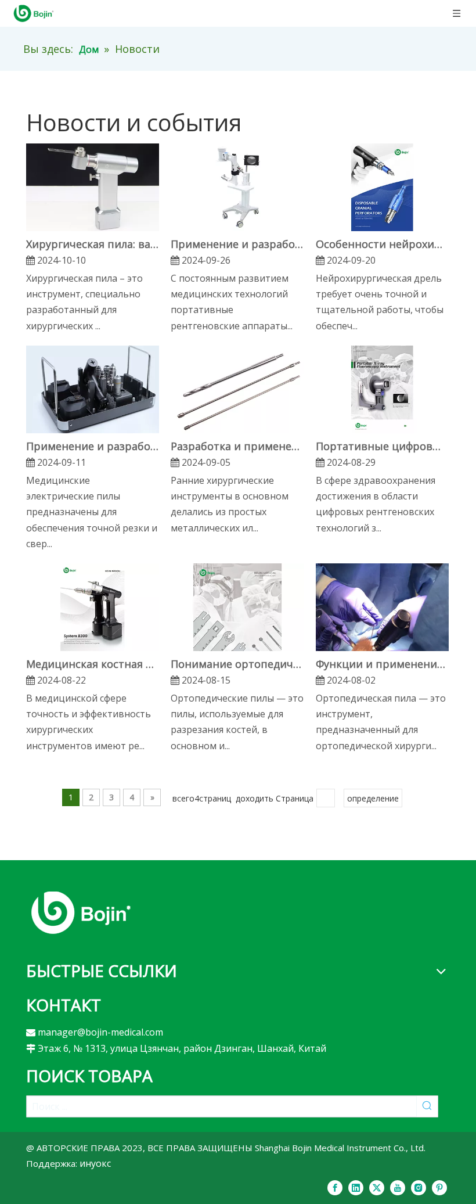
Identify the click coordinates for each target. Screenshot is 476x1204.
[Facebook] (334, 1187)
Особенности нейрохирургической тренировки (382, 244)
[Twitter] (376, 1187)
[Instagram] (418, 1187)
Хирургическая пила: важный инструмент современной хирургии (92, 244)
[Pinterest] (439, 1187)
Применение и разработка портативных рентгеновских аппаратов (237, 244)
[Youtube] (397, 1187)
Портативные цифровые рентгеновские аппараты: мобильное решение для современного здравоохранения (382, 446)
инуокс (95, 1163)
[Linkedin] (355, 1187)
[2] (81, 912)
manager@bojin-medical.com (100, 1032)
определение (373, 798)
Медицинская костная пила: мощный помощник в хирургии (92, 664)
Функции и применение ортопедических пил (382, 664)
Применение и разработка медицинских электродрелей (92, 446)
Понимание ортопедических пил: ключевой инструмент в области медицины (237, 664)
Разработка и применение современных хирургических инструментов (237, 446)
